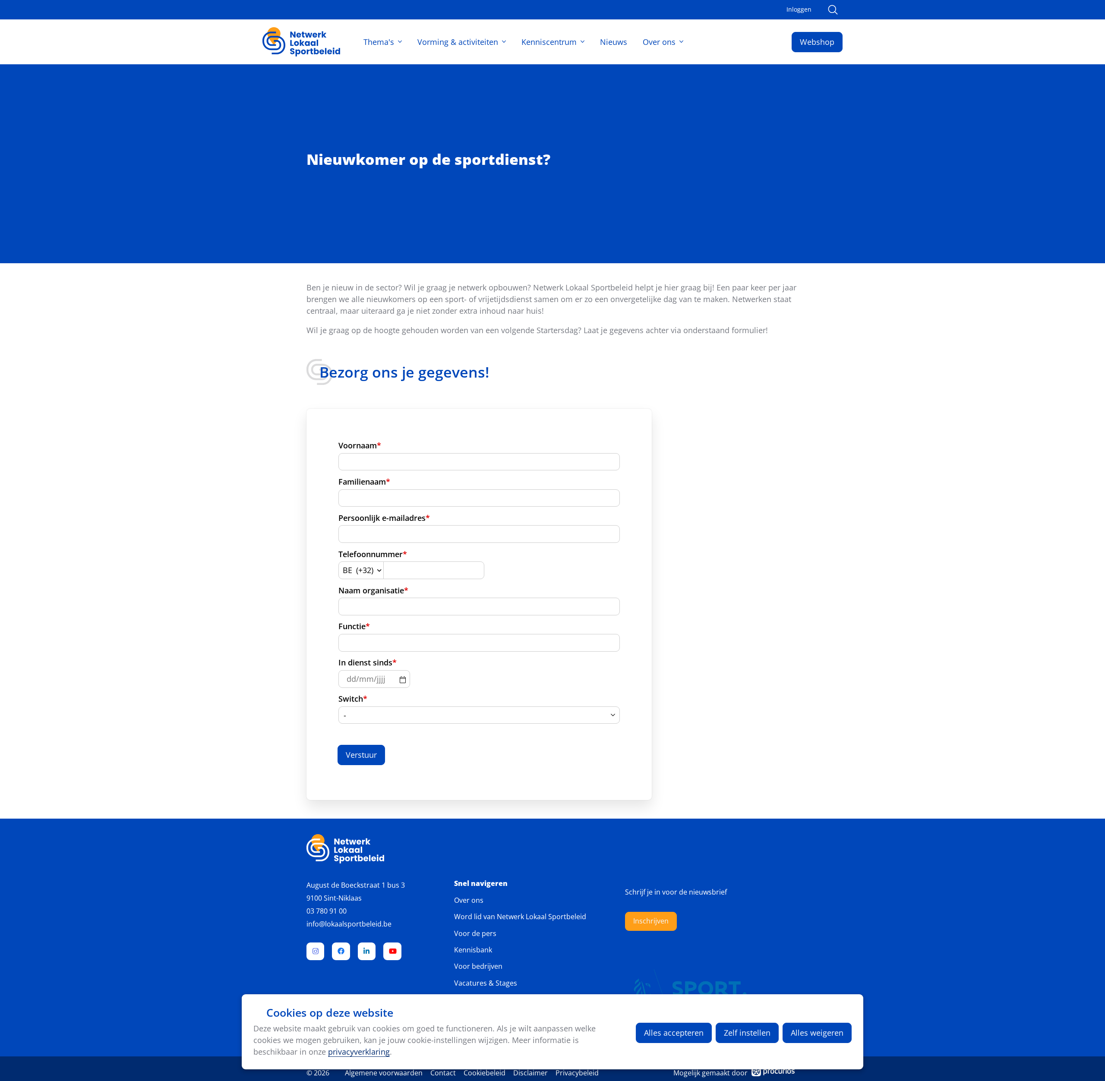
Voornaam (359, 445)
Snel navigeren (481, 883)
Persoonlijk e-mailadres (384, 518)
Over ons (659, 42)
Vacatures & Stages (485, 983)
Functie (354, 626)
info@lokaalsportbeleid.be (348, 924)
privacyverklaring (359, 1051)
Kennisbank (473, 950)
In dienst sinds (367, 662)
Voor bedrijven (478, 966)
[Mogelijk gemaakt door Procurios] (773, 1073)
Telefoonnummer (372, 554)
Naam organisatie (373, 590)
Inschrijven (651, 921)
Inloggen (798, 9)
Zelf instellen (747, 1032)
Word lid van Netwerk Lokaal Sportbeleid (520, 916)
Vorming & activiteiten (457, 42)
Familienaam (364, 481)
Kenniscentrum (549, 42)
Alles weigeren (817, 1032)
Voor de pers (475, 933)
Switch (352, 698)
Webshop (817, 42)
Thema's (378, 42)
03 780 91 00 (326, 911)
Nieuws (613, 42)
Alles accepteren (674, 1032)
